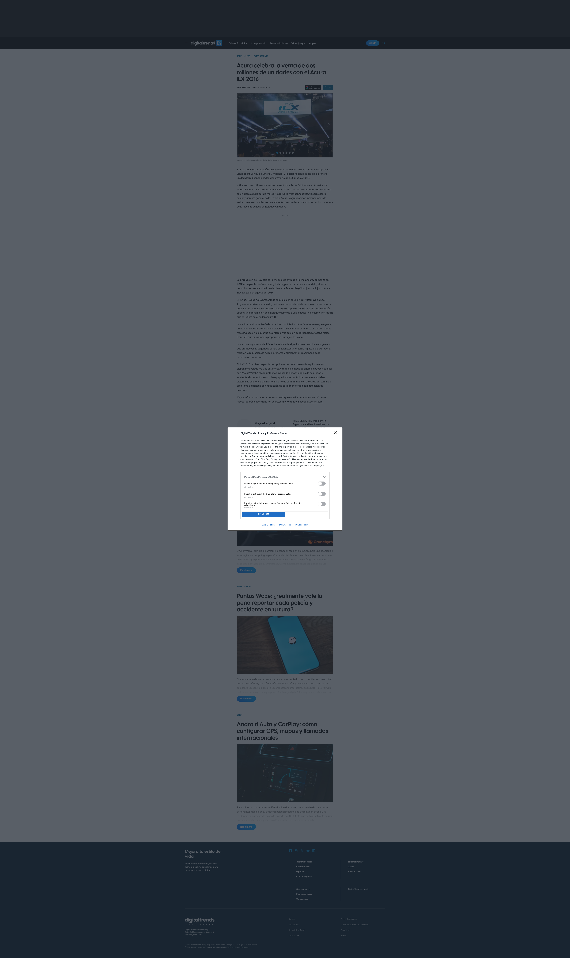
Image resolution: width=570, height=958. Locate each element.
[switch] (322, 484)
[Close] (336, 433)
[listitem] (285, 477)
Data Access (285, 525)
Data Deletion (268, 525)
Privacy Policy (301, 525)
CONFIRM (263, 514)
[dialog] (285, 479)
